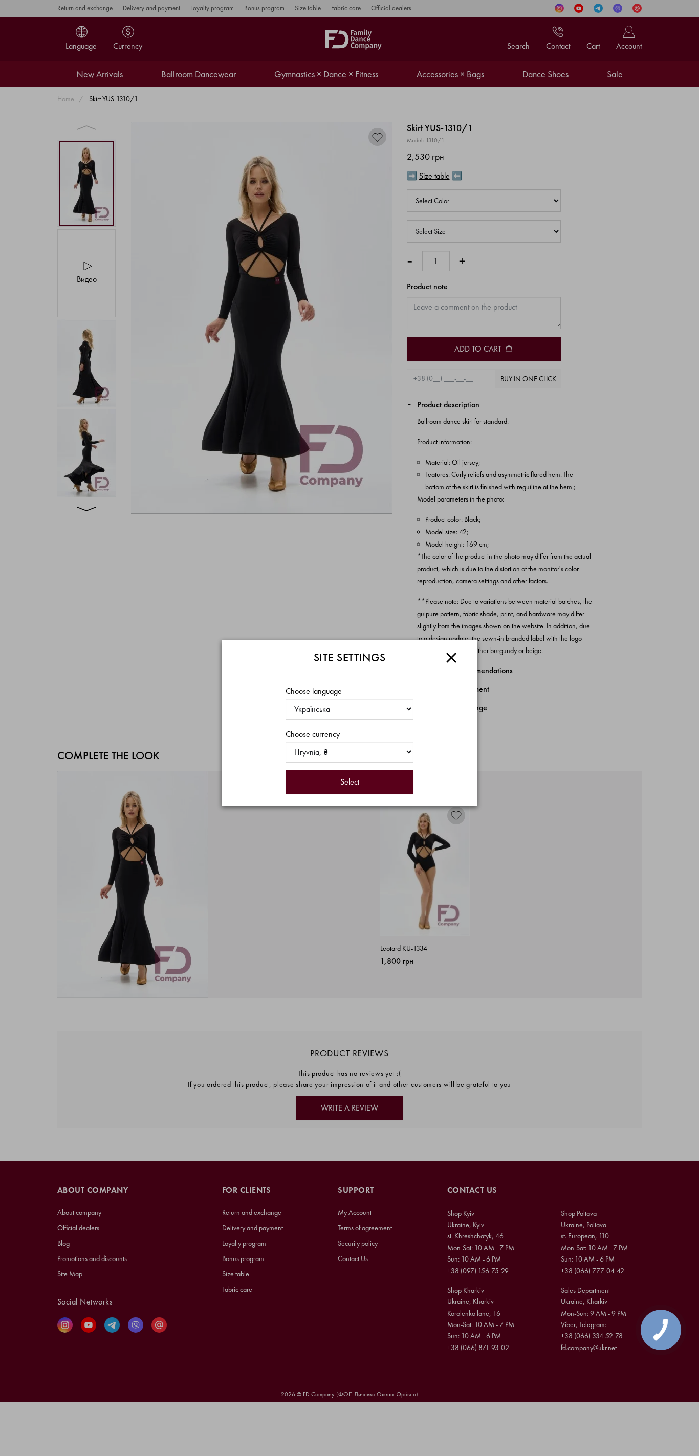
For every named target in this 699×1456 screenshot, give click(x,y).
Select (349, 781)
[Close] (451, 657)
